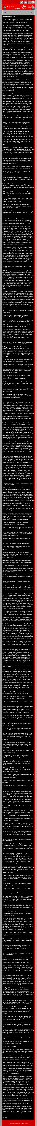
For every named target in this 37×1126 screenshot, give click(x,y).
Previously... (5, 1117)
